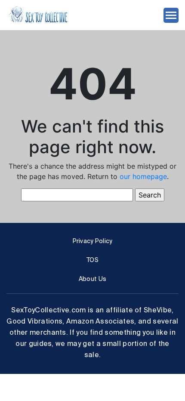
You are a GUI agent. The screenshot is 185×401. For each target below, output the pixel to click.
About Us (92, 278)
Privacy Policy (93, 241)
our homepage (143, 176)
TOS (92, 259)
